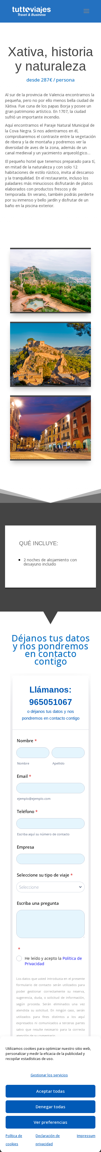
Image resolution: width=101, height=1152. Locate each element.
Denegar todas (50, 1106)
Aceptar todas (50, 1091)
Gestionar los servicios (49, 1075)
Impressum (86, 1135)
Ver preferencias (50, 1122)
